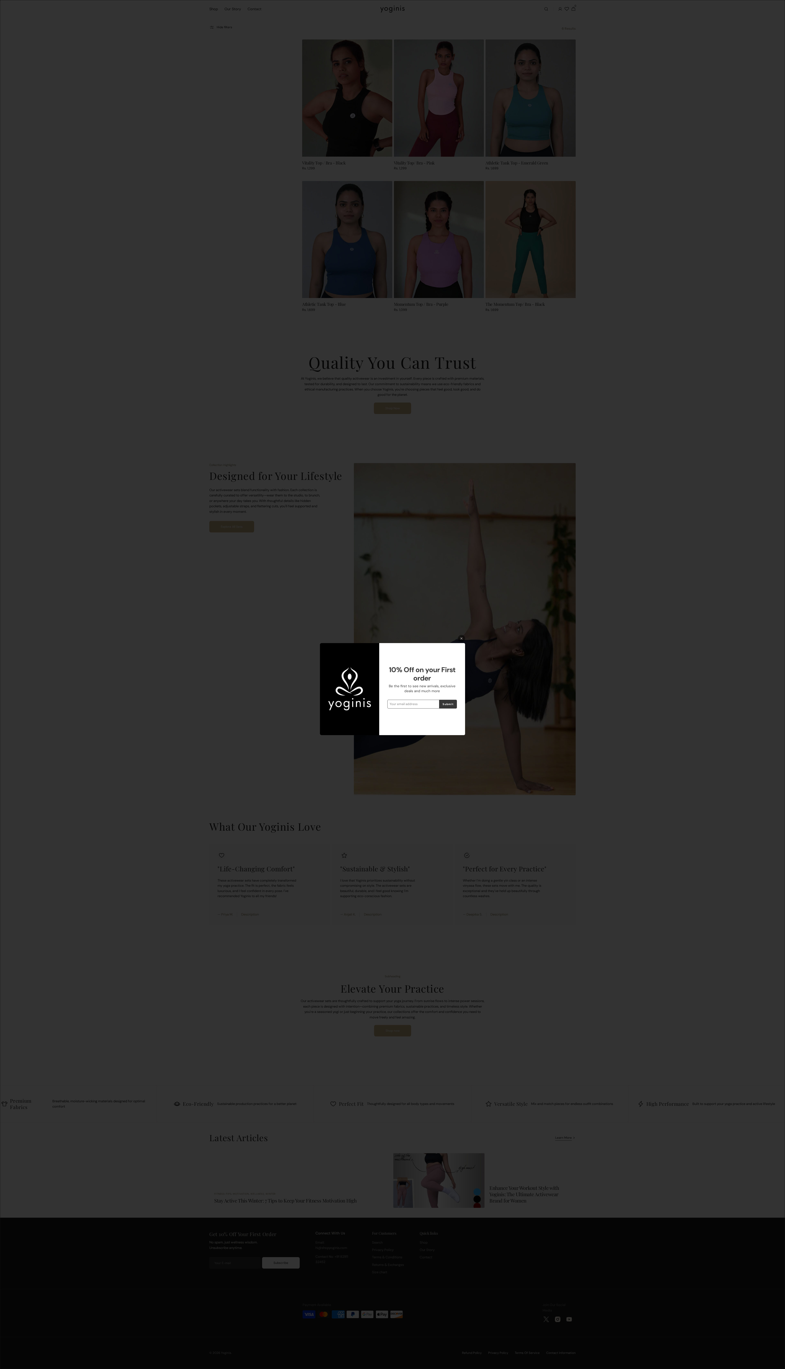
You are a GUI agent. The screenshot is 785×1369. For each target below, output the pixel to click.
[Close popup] (461, 638)
